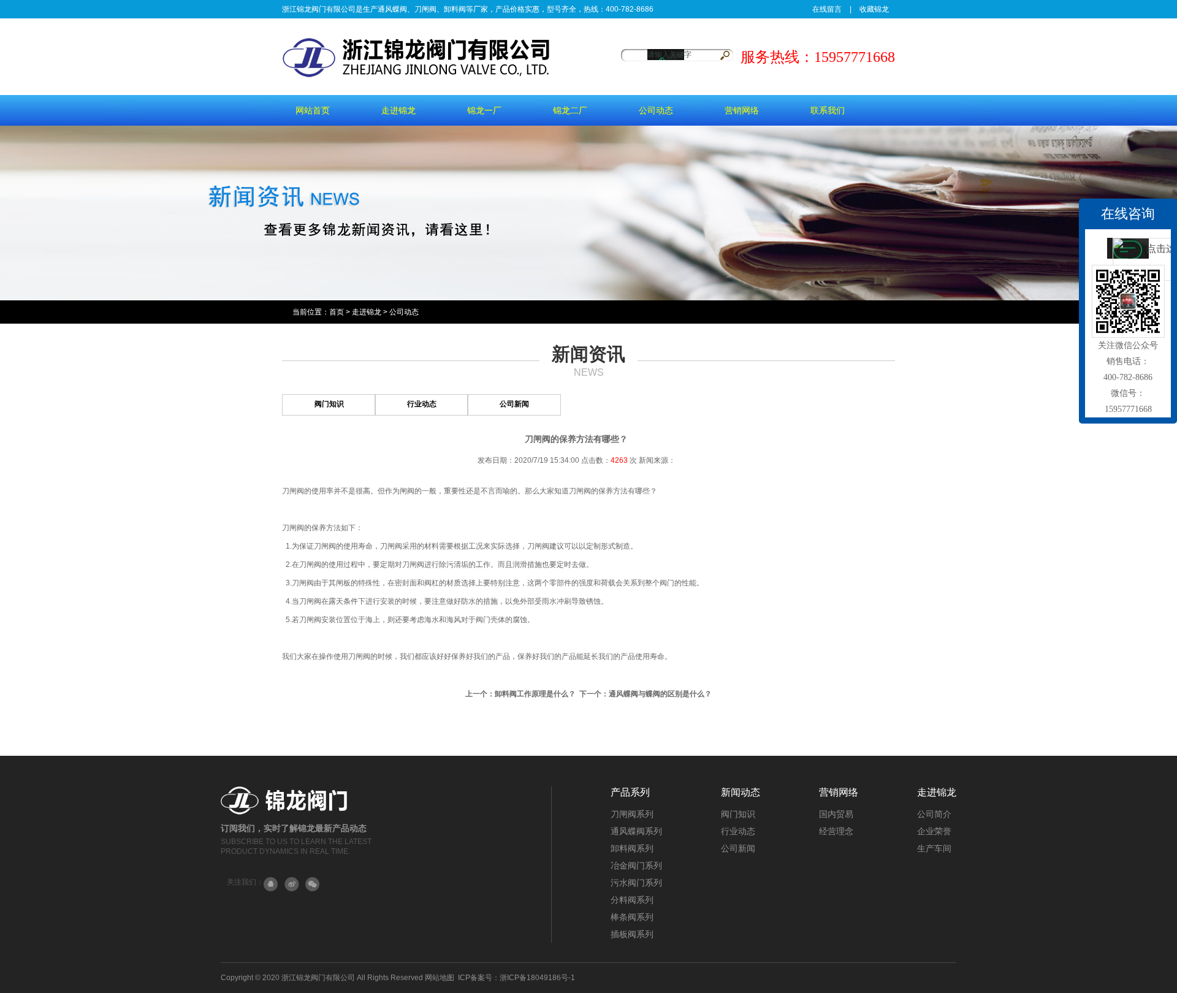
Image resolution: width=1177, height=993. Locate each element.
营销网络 (838, 792)
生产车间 (934, 848)
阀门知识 (329, 404)
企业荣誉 (934, 831)
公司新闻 (514, 404)
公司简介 (934, 814)
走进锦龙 (366, 312)
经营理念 (836, 831)
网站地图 (439, 977)
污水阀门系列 (636, 883)
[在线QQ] (271, 884)
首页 (336, 312)
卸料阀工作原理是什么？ (535, 694)
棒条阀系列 (632, 917)
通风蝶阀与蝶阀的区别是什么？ (660, 694)
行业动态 (421, 404)
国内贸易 (836, 814)
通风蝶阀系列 (636, 831)
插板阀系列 (632, 934)
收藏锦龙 (874, 9)
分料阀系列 (632, 900)
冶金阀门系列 (636, 865)
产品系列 (630, 792)
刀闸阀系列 (632, 814)
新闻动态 (740, 792)
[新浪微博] (291, 884)
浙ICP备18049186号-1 (537, 977)
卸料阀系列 (632, 848)
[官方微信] (312, 884)
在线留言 (827, 9)
